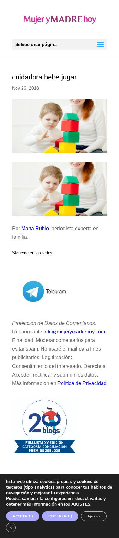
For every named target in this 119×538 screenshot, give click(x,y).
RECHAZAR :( (60, 516)
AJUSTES (80, 504)
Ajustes (93, 516)
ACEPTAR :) (22, 516)
